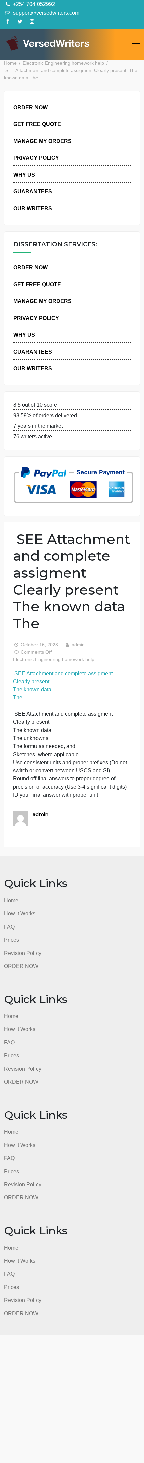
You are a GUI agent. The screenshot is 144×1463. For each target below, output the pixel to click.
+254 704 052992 (33, 4)
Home (11, 900)
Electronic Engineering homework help (53, 659)
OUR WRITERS (32, 208)
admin (77, 644)
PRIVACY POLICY (36, 158)
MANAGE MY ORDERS (42, 141)
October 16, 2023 (39, 644)
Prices (11, 940)
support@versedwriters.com (45, 13)
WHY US (24, 175)
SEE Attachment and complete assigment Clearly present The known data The (63, 685)
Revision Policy (22, 953)
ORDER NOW (30, 107)
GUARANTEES (32, 191)
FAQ (9, 927)
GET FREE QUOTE (37, 124)
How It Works (19, 913)
